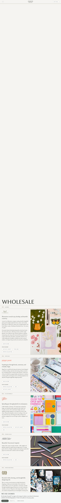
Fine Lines (16, 349)
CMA (16, 386)
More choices (20, 500)
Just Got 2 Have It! (7, 349)
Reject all (12, 500)
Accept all (5, 500)
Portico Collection (7, 351)
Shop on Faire (6, 343)
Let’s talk (55, 1)
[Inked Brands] (30, 2)
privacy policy (31, 497)
